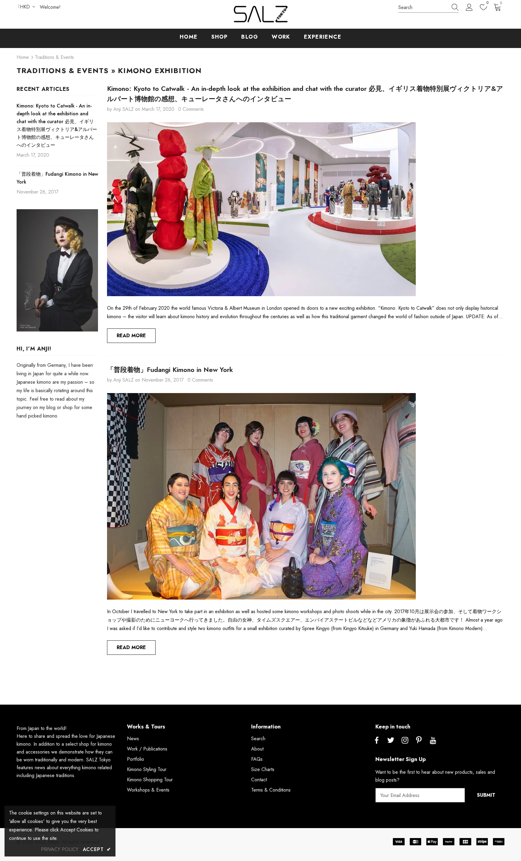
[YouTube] (433, 740)
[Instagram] (404, 740)
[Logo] (260, 14)
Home (23, 57)
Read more (131, 335)
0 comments (191, 109)
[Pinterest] (419, 740)
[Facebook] (376, 740)
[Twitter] (390, 740)
